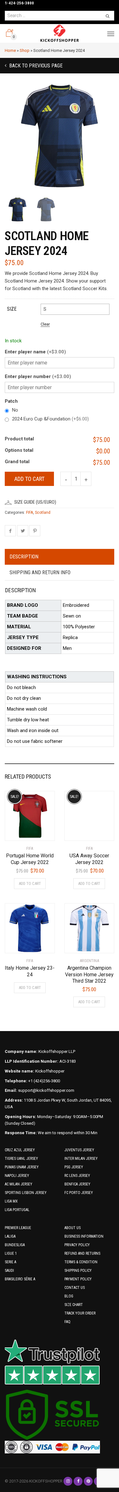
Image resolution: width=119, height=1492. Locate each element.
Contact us (74, 1287)
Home (10, 50)
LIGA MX (11, 1201)
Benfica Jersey (77, 1184)
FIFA (29, 512)
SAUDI (9, 1270)
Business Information (83, 1236)
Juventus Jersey (79, 1150)
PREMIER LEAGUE (18, 1228)
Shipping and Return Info (40, 572)
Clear (45, 324)
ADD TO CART (30, 883)
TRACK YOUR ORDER (80, 1313)
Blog (68, 1296)
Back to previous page (35, 66)
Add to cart (29, 479)
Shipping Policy (78, 1270)
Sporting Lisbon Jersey (26, 1192)
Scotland (42, 512)
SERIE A (10, 1262)
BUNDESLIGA (15, 1245)
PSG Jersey (73, 1167)
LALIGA (10, 1236)
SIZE (12, 309)
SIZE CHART (73, 1304)
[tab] (59, 557)
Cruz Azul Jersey (20, 1150)
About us (72, 1228)
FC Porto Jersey (78, 1192)
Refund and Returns (82, 1253)
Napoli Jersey (17, 1175)
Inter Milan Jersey (81, 1158)
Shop (25, 50)
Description (24, 557)
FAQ (67, 1322)
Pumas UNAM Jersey (22, 1167)
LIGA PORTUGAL (17, 1210)
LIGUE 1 (11, 1253)
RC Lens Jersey (77, 1175)
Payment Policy (78, 1279)
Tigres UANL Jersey (21, 1158)
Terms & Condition (80, 1262)
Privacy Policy (77, 1245)
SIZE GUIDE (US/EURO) (35, 502)
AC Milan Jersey (18, 1184)
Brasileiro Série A (20, 1279)
